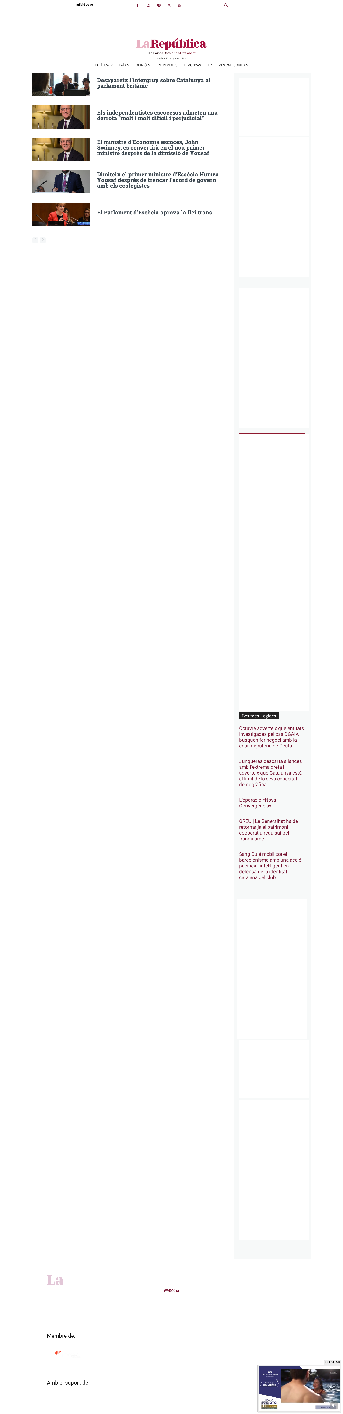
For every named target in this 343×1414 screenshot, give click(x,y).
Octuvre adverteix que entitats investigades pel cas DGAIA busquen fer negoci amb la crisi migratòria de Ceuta (271, 737)
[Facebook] (138, 5)
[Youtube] (177, 1291)
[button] (226, 5)
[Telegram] (159, 5)
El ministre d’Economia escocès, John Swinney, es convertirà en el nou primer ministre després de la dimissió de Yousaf (153, 147)
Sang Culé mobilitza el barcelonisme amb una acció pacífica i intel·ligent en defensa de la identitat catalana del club (270, 866)
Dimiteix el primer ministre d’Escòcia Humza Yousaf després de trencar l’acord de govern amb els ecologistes (158, 180)
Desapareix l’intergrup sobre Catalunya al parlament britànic (153, 82)
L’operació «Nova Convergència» (257, 803)
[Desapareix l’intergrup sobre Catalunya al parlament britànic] (61, 84)
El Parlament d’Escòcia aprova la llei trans (154, 212)
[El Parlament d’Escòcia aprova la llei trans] (61, 214)
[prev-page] (35, 240)
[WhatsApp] (180, 5)
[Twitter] (169, 5)
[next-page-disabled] (43, 240)
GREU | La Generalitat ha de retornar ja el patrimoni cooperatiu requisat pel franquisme (268, 830)
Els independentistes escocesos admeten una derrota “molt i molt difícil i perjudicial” (157, 115)
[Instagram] (148, 5)
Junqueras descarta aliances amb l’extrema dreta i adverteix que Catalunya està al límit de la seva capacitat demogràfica (270, 773)
